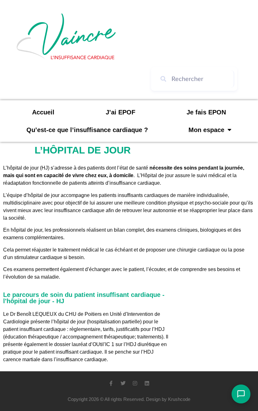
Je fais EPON (206, 112)
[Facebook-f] (111, 383)
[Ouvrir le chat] (241, 394)
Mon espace (206, 129)
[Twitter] (123, 383)
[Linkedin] (146, 383)
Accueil (43, 112)
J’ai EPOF (120, 112)
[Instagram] (134, 383)
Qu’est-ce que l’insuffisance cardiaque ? (87, 129)
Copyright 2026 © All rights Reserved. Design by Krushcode (129, 399)
